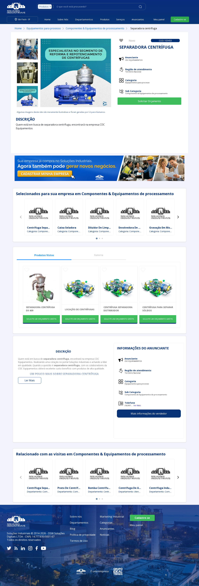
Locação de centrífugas (79, 309)
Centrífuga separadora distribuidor (118, 309)
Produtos (104, 19)
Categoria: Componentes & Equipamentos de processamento (38, 231)
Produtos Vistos (44, 255)
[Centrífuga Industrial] (160, 473)
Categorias (106, 522)
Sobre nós (76, 516)
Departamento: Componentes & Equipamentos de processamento (38, 491)
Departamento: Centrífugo (99, 491)
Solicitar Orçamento (149, 101)
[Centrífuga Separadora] (38, 213)
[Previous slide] (21, 217)
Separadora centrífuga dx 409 (40, 309)
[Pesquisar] (140, 6)
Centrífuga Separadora (41, 227)
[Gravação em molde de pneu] (160, 213)
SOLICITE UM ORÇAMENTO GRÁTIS (41, 319)
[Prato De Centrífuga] (69, 473)
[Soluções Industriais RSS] (16, 548)
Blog (72, 528)
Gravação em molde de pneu (167, 227)
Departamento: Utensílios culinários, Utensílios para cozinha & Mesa (130, 491)
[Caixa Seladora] (69, 213)
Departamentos (79, 522)
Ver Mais (137, 405)
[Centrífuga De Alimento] (130, 473)
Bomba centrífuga (99, 488)
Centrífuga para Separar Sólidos (157, 309)
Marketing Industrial (112, 516)
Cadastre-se (180, 19)
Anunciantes (138, 19)
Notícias (104, 534)
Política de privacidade (82, 534)
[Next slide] (178, 217)
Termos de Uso (79, 540)
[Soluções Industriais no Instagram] (30, 548)
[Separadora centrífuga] (27, 49)
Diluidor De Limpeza (100, 227)
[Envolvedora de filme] (130, 213)
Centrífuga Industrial (162, 488)
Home (47, 19)
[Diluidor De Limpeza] (99, 213)
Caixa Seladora (67, 227)
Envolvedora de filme (132, 227)
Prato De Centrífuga (70, 488)
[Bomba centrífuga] (99, 473)
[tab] (96, 238)
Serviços (120, 19)
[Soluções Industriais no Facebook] (36, 548)
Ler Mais (30, 380)
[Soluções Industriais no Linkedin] (23, 548)
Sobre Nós (63, 19)
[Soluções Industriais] (14, 8)
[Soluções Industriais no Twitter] (9, 548)
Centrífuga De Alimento (134, 488)
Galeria (98, 255)
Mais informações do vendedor (149, 413)
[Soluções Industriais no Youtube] (43, 548)
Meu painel (158, 19)
